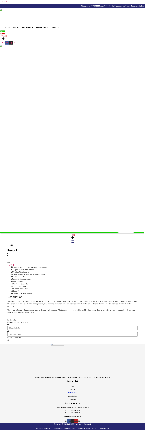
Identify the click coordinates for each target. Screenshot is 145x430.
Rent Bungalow (27, 28)
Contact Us (55, 28)
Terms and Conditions (43, 428)
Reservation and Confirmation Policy (64, 428)
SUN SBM (3, 1)
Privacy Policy (104, 428)
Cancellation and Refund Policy (87, 428)
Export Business (42, 28)
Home (7, 28)
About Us (16, 28)
